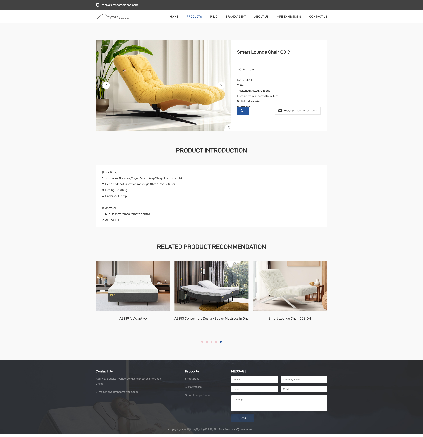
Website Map (248, 429)
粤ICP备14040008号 (229, 429)
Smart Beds (192, 378)
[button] (221, 85)
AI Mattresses (193, 387)
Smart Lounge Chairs (197, 395)
